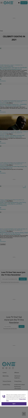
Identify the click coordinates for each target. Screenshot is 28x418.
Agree (14, 403)
